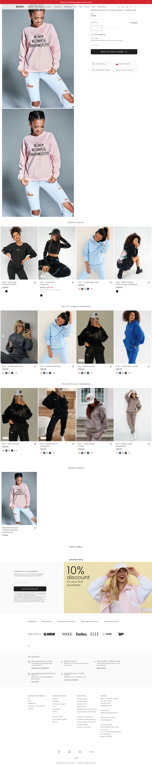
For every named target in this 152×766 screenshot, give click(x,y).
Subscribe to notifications (40, 668)
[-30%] (57, 253)
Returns (55, 722)
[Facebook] (59, 751)
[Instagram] (80, 751)
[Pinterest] (69, 751)
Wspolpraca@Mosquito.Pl (109, 713)
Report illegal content (60, 719)
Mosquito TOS (81, 704)
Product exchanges (59, 704)
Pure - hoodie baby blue (88, 282)
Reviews (55, 712)
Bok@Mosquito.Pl (106, 706)
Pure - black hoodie (86, 366)
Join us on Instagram (71, 680)
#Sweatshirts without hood (114, 621)
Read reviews (101, 668)
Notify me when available (112, 51)
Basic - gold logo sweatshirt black (9, 283)
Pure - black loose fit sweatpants (48, 445)
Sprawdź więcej (76, 559)
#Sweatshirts (47, 621)
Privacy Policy (40, 599)
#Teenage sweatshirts (89, 621)
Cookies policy (82, 701)
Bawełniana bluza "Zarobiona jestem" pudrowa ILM (10, 530)
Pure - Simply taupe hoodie (86, 445)
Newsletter (56, 701)
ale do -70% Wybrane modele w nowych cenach (76, 2)
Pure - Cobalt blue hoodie (127, 366)
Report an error (58, 717)
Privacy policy (81, 699)
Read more (35, 681)
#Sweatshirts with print (66, 621)
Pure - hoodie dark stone (12, 366)
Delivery (55, 699)
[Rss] (91, 751)
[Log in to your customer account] (123, 6)
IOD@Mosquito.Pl (106, 720)
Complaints (56, 709)
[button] (127, 6)
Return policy (81, 706)
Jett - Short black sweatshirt (47, 283)
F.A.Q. (54, 706)
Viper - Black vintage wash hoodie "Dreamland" (127, 283)
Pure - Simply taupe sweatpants (124, 445)
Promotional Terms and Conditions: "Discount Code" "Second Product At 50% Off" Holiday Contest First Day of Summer (86, 722)
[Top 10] (95, 337)
